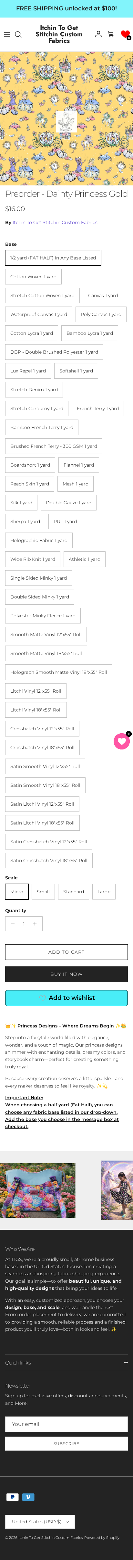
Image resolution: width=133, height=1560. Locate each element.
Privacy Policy (74, 841)
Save (66, 796)
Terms (94, 841)
